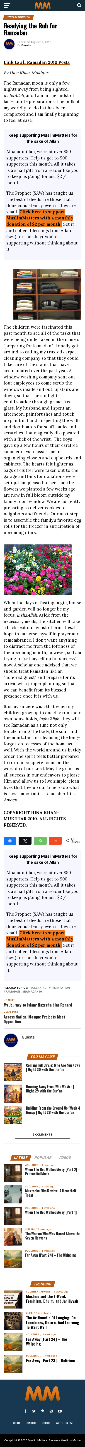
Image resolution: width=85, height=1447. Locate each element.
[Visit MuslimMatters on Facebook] (25, 1411)
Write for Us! (64, 1423)
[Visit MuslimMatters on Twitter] (34, 1411)
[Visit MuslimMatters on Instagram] (51, 1411)
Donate (46, 1423)
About (16, 1423)
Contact (31, 1423)
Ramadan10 (33, 991)
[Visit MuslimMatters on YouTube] (59, 1411)
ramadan (12, 991)
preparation (60, 987)
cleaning (39, 987)
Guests (26, 45)
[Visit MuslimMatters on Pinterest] (42, 1411)
